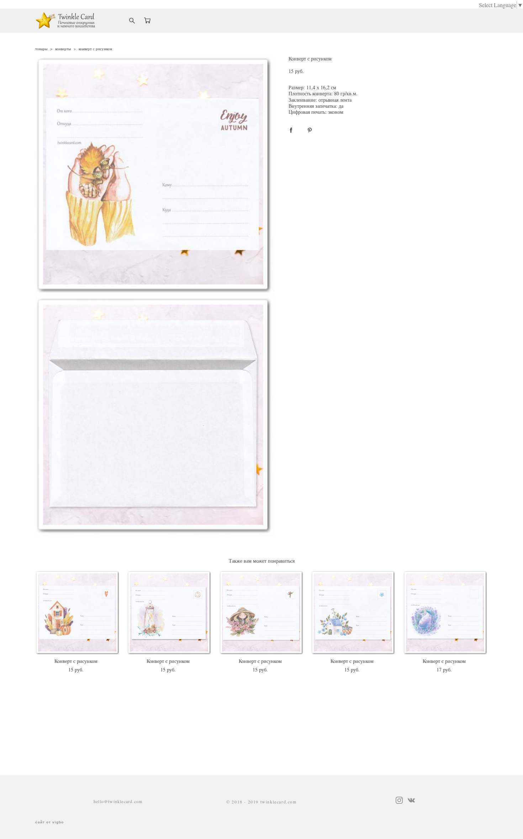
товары (41, 48)
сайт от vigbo (49, 822)
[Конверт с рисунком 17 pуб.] (445, 612)
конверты (63, 48)
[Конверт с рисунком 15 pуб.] (77, 612)
